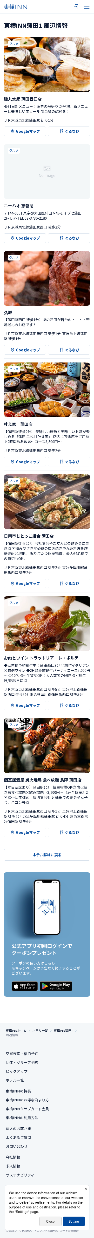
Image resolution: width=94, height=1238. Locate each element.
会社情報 (13, 1157)
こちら (49, 962)
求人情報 (13, 1165)
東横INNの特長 (18, 1090)
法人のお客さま (18, 1128)
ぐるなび (72, 131)
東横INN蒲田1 (63, 1030)
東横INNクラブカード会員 (27, 1108)
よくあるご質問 (18, 1137)
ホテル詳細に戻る (47, 854)
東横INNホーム (16, 1030)
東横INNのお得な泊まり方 (27, 1099)
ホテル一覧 (40, 1030)
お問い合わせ (16, 1146)
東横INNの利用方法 (22, 1117)
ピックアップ (16, 1071)
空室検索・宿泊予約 (22, 1053)
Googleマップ (28, 131)
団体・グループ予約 (22, 1062)
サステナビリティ (20, 1174)
